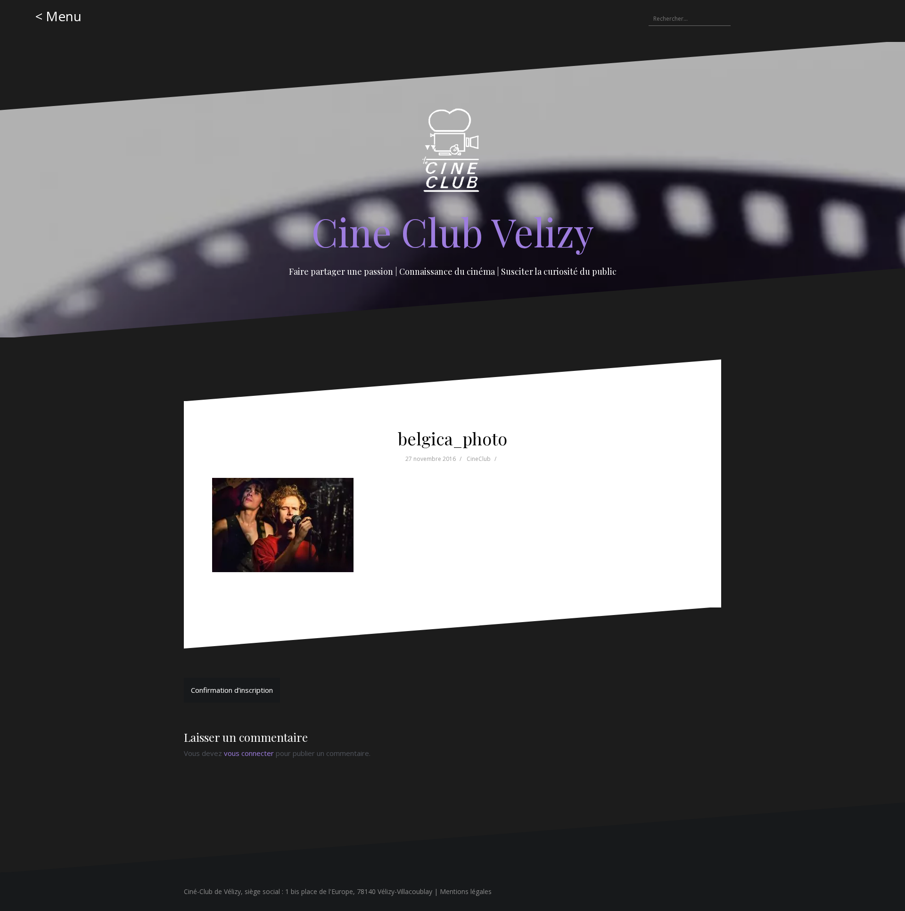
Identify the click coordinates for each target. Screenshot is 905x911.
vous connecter (249, 753)
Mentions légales (466, 891)
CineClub (479, 459)
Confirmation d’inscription (232, 690)
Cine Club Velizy (453, 231)
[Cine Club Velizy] (453, 153)
